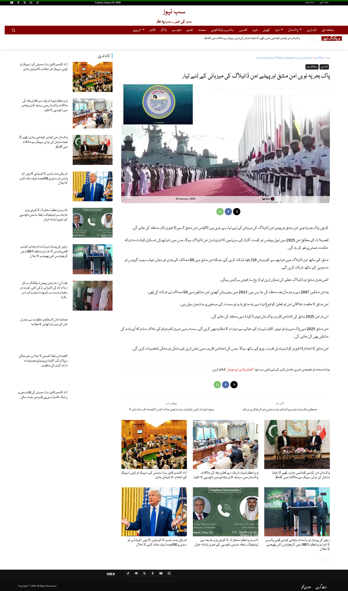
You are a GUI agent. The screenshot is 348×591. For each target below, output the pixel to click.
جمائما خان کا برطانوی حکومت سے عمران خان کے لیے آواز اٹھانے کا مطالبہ (44, 322)
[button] (13, 30)
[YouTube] (11, 3)
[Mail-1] (136, 574)
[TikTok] (37, 3)
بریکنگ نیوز (319, 58)
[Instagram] (31, 3)
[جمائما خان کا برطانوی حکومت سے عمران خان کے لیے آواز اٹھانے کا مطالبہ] (93, 332)
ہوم (328, 58)
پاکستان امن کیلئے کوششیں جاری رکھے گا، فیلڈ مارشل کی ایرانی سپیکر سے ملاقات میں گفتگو (43, 142)
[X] (236, 211)
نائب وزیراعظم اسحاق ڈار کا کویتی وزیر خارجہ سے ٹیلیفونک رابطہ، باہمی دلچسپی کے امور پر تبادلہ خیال (43, 215)
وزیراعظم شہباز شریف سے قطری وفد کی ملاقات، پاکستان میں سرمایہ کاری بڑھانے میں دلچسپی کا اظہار (44, 105)
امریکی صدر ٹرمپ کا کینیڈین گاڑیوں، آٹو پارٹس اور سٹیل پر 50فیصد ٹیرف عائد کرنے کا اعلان (254, 38)
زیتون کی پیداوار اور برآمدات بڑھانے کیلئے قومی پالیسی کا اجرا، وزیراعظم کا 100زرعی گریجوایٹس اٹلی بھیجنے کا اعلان (44, 251)
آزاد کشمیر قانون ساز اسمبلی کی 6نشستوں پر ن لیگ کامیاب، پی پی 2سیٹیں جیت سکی (43, 395)
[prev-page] (320, 558)
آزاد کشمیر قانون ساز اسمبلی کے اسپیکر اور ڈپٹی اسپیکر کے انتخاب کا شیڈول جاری (44, 67)
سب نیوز (266, 199)
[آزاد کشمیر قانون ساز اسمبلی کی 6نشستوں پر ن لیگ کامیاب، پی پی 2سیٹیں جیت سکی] (93, 405)
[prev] (315, 38)
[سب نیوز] (273, 199)
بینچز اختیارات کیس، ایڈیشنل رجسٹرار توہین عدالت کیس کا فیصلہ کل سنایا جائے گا (171, 409)
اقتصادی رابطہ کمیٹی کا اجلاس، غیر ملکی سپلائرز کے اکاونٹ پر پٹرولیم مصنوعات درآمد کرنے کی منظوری (43, 361)
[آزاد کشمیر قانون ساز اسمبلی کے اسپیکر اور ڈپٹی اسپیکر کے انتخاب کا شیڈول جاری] (93, 77)
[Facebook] (18, 3)
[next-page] (326, 558)
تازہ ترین (104, 56)
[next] (310, 38)
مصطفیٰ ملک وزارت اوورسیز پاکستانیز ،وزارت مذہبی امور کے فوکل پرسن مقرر (280, 409)
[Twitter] (24, 3)
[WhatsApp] (220, 211)
